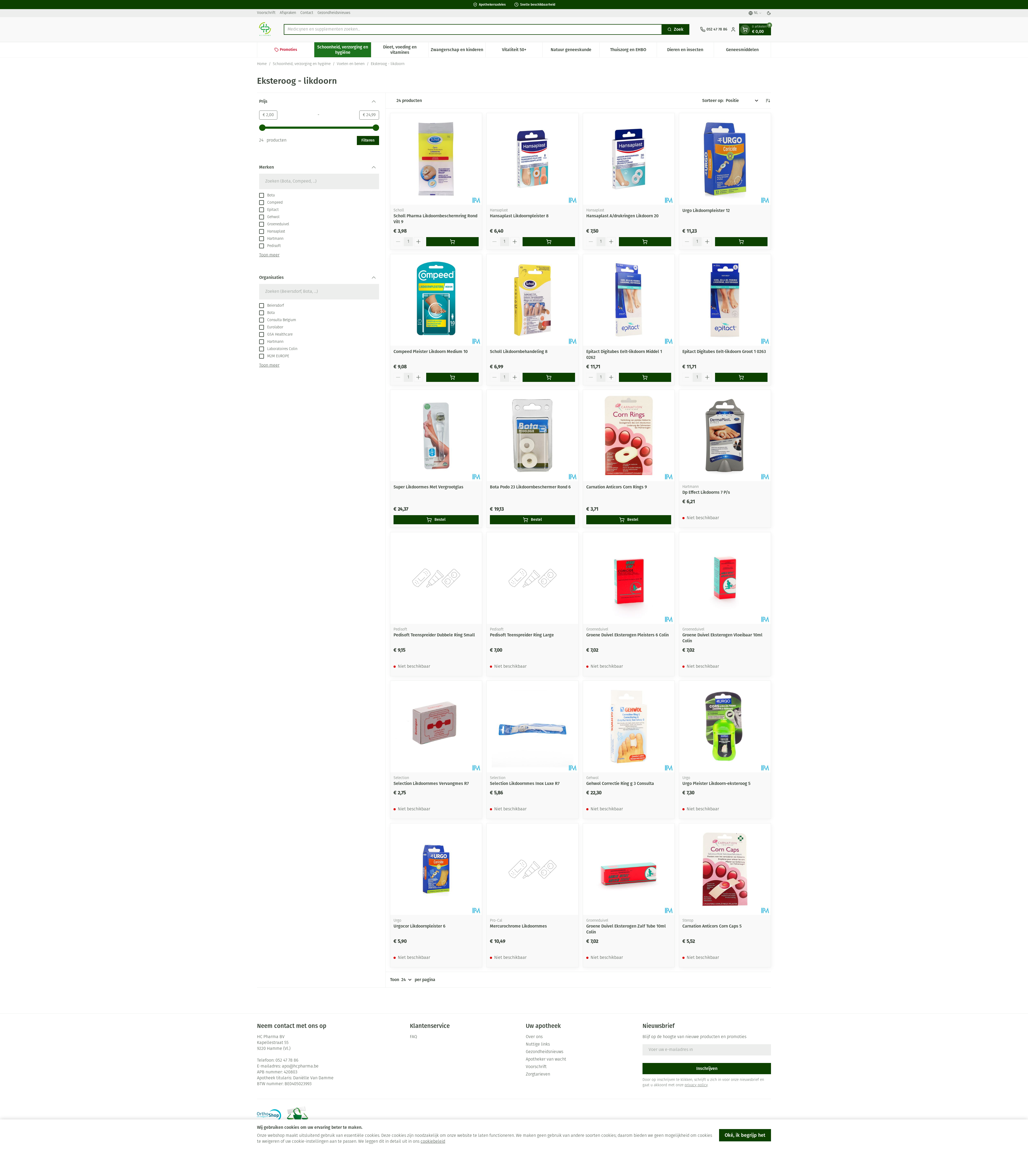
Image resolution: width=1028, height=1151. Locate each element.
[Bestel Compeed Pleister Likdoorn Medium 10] (452, 377)
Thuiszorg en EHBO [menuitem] (633, 51)
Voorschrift (266, 13)
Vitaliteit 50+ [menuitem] (522, 51)
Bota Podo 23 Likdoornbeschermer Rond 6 (530, 486)
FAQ (413, 1037)
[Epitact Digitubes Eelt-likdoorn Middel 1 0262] (629, 300)
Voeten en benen (351, 64)
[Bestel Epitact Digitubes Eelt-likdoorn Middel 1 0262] (645, 377)
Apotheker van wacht (546, 1059)
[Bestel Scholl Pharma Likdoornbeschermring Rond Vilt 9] (452, 241)
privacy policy (696, 1085)
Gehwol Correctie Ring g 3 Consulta (620, 783)
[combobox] (473, 29)
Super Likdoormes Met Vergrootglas (428, 486)
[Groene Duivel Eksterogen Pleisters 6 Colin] (629, 578)
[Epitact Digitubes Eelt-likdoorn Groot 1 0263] (725, 300)
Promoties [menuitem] (288, 49)
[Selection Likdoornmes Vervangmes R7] (436, 726)
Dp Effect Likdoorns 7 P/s (706, 492)
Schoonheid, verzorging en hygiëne (302, 64)
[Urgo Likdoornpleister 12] (725, 159)
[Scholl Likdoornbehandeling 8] (532, 300)
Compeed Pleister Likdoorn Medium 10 (431, 351)
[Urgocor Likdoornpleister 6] (436, 869)
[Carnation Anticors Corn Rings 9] (629, 435)
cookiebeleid (433, 1141)
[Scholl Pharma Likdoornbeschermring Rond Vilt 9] (436, 159)
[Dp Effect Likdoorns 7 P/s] (725, 435)
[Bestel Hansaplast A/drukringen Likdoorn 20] (645, 241)
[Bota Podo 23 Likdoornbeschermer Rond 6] (532, 435)
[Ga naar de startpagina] (265, 29)
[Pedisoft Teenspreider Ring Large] (532, 578)
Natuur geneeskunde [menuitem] (575, 51)
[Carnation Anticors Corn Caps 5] (725, 869)
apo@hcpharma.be (300, 1066)
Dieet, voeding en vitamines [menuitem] (405, 49)
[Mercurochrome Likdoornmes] (532, 869)
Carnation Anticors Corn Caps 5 (712, 926)
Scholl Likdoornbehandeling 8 (518, 351)
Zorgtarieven (538, 1074)
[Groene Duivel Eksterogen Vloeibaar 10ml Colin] (725, 578)
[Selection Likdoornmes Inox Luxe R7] (532, 726)
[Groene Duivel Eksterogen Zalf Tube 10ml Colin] (629, 869)
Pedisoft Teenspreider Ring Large (522, 634)
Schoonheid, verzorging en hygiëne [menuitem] (344, 49)
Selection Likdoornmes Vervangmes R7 (431, 783)
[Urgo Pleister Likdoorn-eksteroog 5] (725, 726)
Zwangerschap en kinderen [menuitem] (458, 51)
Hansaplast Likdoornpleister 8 (519, 215)
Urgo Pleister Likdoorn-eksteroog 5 (716, 783)
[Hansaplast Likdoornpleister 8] (532, 159)
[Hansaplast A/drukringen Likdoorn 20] (629, 159)
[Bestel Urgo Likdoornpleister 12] (741, 241)
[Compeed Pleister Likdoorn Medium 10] (436, 300)
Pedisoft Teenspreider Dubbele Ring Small (434, 634)
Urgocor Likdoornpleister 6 (419, 926)
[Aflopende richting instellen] (768, 100)
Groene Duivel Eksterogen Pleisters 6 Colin (627, 634)
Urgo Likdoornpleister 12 (706, 210)
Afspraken (288, 13)
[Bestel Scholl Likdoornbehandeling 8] (549, 377)
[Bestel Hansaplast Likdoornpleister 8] (549, 241)
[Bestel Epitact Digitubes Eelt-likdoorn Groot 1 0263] (741, 377)
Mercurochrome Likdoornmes (518, 926)
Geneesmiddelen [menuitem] (748, 51)
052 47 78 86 (286, 1060)
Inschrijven (706, 1068)
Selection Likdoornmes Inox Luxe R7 (525, 783)
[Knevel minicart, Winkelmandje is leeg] (745, 29)
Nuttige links (538, 1044)
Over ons (534, 1037)
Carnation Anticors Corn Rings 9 (616, 486)
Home (262, 64)
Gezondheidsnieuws (334, 13)
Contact (306, 13)
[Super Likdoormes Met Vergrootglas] (436, 435)
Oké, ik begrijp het (745, 1135)
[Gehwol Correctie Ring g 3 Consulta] (629, 726)
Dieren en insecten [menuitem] (690, 51)
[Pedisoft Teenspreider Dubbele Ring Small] (436, 578)
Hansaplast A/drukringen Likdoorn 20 (622, 215)
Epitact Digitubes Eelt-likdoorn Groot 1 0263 (724, 351)
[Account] (733, 29)
